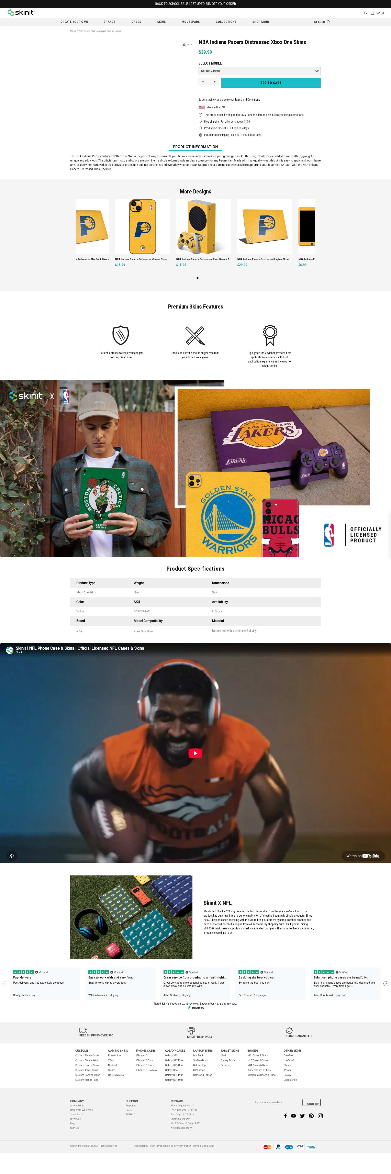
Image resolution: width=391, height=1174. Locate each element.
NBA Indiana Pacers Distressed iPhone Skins (102, 259)
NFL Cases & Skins (257, 1055)
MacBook (198, 1055)
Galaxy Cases (175, 1050)
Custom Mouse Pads (86, 1079)
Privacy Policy (183, 1145)
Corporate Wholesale (81, 1110)
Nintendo (113, 1065)
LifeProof (289, 1060)
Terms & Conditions (203, 1145)
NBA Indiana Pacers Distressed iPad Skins (284, 259)
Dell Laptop (199, 1065)
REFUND (130, 1114)
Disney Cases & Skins (259, 1070)
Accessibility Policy (144, 1145)
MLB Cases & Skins (257, 1060)
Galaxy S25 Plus (174, 1060)
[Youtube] (293, 1116)
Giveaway (75, 1119)
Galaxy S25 (171, 1055)
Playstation (114, 1055)
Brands (252, 1050)
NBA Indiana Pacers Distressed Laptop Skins (224, 259)
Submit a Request (180, 1119)
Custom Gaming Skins (87, 1075)
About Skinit (77, 1105)
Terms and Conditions (247, 99)
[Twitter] (302, 1116)
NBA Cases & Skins (257, 1065)
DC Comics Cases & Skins (261, 1075)
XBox (111, 1060)
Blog (72, 1123)
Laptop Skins (203, 1050)
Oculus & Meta (116, 1075)
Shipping (131, 1105)
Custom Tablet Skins (86, 1070)
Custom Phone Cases (87, 1055)
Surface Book (200, 1060)
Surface (225, 1065)
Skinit (21, 13)
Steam (111, 1070)
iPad (223, 1055)
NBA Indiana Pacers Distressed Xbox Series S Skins (165, 259)
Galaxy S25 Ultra (174, 1065)
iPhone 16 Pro (144, 1065)
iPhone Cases (146, 1050)
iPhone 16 (141, 1055)
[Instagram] (320, 1116)
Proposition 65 (165, 1145)
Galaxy (287, 1075)
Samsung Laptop (202, 1075)
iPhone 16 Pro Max (146, 1070)
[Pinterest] (311, 1116)
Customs (81, 1050)
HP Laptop (199, 1070)
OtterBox (288, 1055)
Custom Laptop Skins (87, 1065)
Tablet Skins (230, 1050)
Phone (287, 1065)
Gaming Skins (118, 1050)
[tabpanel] (226, 237)
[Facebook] (285, 1116)
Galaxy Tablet (228, 1060)
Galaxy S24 (171, 1070)
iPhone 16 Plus (144, 1060)
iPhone (287, 1070)
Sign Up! (74, 1128)
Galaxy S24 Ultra (174, 1079)
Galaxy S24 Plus (174, 1075)
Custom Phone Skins (86, 1060)
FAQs (129, 1110)
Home (73, 31)
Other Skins (292, 1050)
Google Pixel (290, 1079)
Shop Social (76, 1114)
